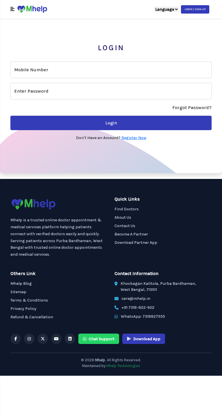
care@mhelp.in (135, 298)
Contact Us (124, 225)
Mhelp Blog (21, 283)
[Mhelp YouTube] (56, 339)
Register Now (133, 137)
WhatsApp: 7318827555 (143, 316)
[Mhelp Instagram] (29, 339)
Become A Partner (131, 234)
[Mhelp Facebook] (15, 339)
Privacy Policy (23, 308)
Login (111, 123)
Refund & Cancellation (31, 317)
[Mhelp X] (43, 339)
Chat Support (101, 338)
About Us (122, 217)
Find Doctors (126, 209)
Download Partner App (135, 242)
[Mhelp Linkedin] (70, 339)
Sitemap (18, 291)
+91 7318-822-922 (137, 307)
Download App (146, 338)
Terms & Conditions (29, 300)
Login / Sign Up (195, 9)
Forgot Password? (192, 107)
